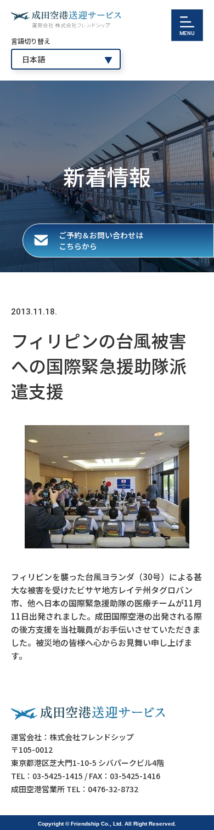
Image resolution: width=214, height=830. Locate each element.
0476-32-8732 (113, 788)
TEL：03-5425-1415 (47, 775)
